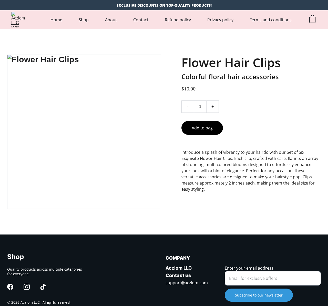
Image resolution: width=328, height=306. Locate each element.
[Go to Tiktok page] (43, 287)
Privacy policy (220, 20)
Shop (84, 20)
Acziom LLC (179, 268)
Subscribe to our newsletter (259, 295)
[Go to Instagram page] (27, 287)
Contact (140, 20)
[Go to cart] (312, 20)
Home (56, 20)
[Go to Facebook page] (10, 287)
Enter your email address (249, 268)
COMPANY (178, 258)
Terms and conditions (271, 20)
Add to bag (202, 128)
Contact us (178, 275)
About (111, 20)
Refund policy (178, 20)
